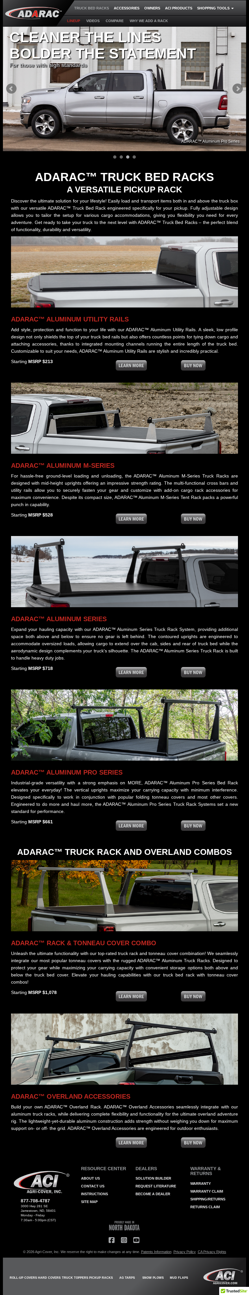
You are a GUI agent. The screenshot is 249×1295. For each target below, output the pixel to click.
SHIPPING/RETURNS (207, 1199)
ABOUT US (90, 1178)
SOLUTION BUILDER (153, 1178)
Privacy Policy (184, 1252)
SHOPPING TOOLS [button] (214, 8)
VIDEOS (93, 21)
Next (237, 89)
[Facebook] (111, 1240)
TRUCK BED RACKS (91, 8)
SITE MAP (89, 1202)
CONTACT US (92, 1186)
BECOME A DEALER (153, 1194)
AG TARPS (127, 1277)
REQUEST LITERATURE (156, 1186)
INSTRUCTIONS (94, 1194)
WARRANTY (200, 1183)
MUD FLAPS (179, 1277)
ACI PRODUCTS (178, 8)
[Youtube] (136, 1240)
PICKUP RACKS (101, 1277)
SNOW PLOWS (153, 1277)
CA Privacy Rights (212, 1252)
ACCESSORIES (126, 8)
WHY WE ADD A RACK (149, 21)
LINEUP (73, 21)
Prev (11, 89)
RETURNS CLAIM (205, 1207)
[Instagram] (124, 1240)
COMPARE (115, 21)
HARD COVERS (49, 1277)
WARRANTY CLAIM (206, 1191)
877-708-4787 (35, 1200)
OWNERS (152, 8)
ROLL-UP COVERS (23, 1277)
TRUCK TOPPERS (75, 1277)
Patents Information (156, 1252)
